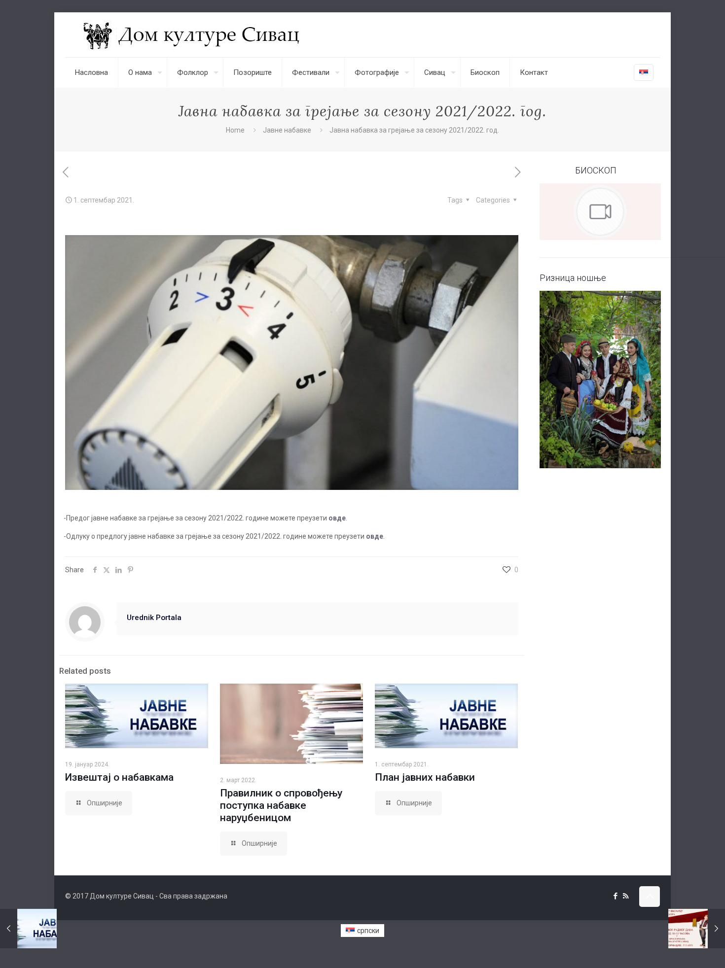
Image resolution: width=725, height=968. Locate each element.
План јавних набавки (425, 777)
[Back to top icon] (649, 896)
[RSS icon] (625, 896)
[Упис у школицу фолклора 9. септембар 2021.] (696, 928)
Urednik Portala (154, 617)
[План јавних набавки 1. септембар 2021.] (28, 928)
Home (235, 130)
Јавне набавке (287, 130)
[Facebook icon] (615, 896)
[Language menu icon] (643, 72)
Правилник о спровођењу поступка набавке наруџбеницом (281, 805)
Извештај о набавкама (119, 777)
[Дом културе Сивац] (192, 34)
